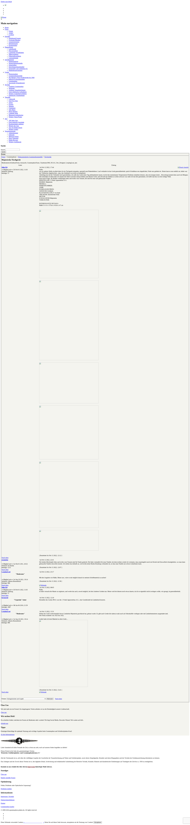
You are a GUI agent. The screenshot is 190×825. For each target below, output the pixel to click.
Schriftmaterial (9, 60)
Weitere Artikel (13, 129)
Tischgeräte (47, 157)
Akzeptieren (97, 822)
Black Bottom (13, 111)
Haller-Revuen (13, 140)
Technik (7, 85)
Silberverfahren (13, 54)
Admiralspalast (13, 133)
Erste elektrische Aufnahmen (18, 92)
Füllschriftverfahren (15, 56)
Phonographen (13, 74)
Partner (3, 803)
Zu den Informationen (7, 734)
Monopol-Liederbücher (16, 115)
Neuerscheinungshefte (16, 63)
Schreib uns (4, 723)
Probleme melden (6, 789)
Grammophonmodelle (15, 76)
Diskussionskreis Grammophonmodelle (30, 157)
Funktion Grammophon (16, 86)
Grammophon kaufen (7, 807)
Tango (11, 102)
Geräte (7, 72)
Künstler (7, 36)
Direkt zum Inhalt (6, 1)
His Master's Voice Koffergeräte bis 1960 (21, 77)
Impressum (31, 767)
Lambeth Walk (13, 113)
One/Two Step (13, 101)
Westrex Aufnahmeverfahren (18, 94)
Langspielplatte (13, 58)
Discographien (13, 51)
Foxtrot (11, 104)
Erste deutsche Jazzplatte (16, 122)
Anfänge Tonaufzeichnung (17, 90)
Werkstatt (12, 88)
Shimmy (11, 106)
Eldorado (11, 135)
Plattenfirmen (9, 47)
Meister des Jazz (14, 126)
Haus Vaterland (13, 138)
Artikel (11, 33)
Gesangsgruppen (14, 42)
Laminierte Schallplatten (16, 52)
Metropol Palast (14, 136)
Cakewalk (12, 99)
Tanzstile (7, 97)
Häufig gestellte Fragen (8, 778)
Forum (11, 31)
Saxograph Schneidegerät (17, 83)
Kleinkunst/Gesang (15, 38)
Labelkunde (12, 49)
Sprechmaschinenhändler (16, 67)
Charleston (12, 108)
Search (3, 150)
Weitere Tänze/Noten (15, 117)
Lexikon (11, 35)
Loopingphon (13, 81)
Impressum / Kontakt (7, 796)
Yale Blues (12, 110)
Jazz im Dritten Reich (15, 127)
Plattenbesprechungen (15, 70)
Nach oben (5, 558)
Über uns (4, 712)
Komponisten (13, 45)
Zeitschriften (13, 65)
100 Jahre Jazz (13, 120)
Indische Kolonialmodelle (17, 79)
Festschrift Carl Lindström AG (18, 69)
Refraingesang (13, 43)
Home (7, 27)
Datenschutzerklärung (7, 800)
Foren (6, 29)
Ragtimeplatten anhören (16, 124)
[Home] (3, 17)
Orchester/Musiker (14, 40)
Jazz (6, 119)
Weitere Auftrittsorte (15, 142)
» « (33, 822)
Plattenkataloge (13, 61)
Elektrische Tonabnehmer (17, 95)
